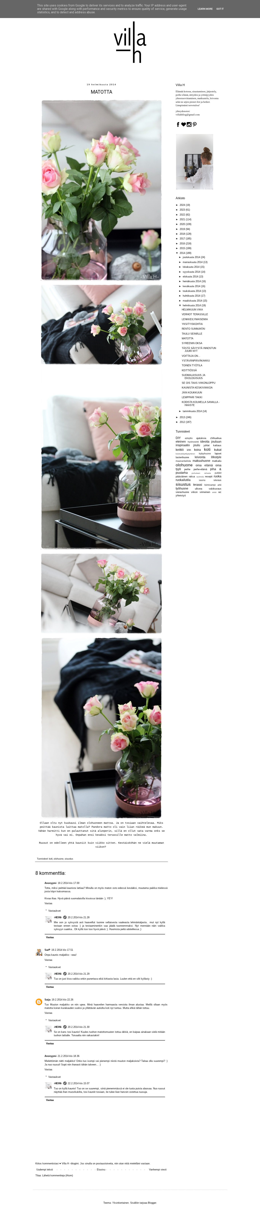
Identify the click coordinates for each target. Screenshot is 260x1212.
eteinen (181, 441)
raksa (192, 476)
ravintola (200, 477)
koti (51, 858)
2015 (183, 248)
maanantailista (183, 461)
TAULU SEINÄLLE (192, 333)
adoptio (189, 438)
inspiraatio (183, 445)
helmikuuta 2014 (192, 305)
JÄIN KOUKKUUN (192, 392)
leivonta (200, 457)
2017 (183, 238)
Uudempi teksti (44, 1169)
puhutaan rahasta (201, 473)
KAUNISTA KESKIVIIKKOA (197, 387)
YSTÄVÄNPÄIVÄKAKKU (196, 360)
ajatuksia (201, 438)
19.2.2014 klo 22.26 (62, 999)
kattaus (217, 445)
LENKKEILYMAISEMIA (195, 319)
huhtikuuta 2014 (192, 295)
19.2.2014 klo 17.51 (62, 949)
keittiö (180, 449)
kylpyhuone (205, 453)
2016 (183, 243)
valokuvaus (215, 488)
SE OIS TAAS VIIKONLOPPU (198, 382)
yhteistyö (181, 495)
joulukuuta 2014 (192, 257)
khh (189, 449)
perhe (187, 469)
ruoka (217, 476)
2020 (183, 224)
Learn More (205, 8)
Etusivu (101, 1169)
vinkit (214, 492)
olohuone (59, 858)
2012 (183, 422)
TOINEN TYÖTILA (192, 365)
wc (219, 492)
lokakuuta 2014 (191, 266)
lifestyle (216, 457)
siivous (217, 480)
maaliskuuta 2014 (193, 300)
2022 (183, 214)
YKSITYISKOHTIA (192, 324)
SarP (47, 949)
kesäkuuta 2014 (192, 286)
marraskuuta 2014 (193, 262)
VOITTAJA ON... (191, 356)
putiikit (218, 473)
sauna (202, 480)
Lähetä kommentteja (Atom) (57, 1175)
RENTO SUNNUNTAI (193, 328)
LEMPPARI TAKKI (192, 397)
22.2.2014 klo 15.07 (78, 1083)
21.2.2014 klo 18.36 (68, 1056)
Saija (47, 999)
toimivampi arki (212, 485)
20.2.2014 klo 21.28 (78, 917)
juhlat (207, 445)
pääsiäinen (181, 476)
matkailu (216, 461)
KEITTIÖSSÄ (189, 370)
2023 (183, 209)
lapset (218, 453)
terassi (197, 484)
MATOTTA (187, 338)
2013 (183, 417)
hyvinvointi (193, 442)
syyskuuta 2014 (192, 271)
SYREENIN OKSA (192, 343)
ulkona (198, 488)
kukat (217, 449)
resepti (208, 476)
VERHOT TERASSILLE (195, 314)
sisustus (69, 858)
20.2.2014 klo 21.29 (78, 973)
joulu (196, 445)
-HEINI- (58, 917)
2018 (183, 233)
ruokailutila (183, 480)
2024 (183, 205)
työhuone (182, 488)
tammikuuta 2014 (193, 411)
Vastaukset (54, 910)
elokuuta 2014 (191, 276)
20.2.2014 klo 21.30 (78, 1027)
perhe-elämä (200, 469)
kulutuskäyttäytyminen (185, 454)
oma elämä (204, 465)
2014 (183, 253)
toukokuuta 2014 (192, 291)
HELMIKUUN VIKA (192, 309)
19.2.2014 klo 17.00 (68, 883)
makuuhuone (201, 460)
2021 (183, 219)
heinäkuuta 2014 (192, 281)
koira (197, 449)
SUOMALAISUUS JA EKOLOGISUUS (193, 377)
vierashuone (182, 492)
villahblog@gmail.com (188, 114)
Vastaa (48, 903)
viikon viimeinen (200, 492)
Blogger (152, 1202)
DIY (178, 438)
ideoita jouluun (210, 441)
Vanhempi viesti (158, 1169)
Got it (220, 8)
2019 (183, 229)
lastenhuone (182, 457)
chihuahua (215, 438)
